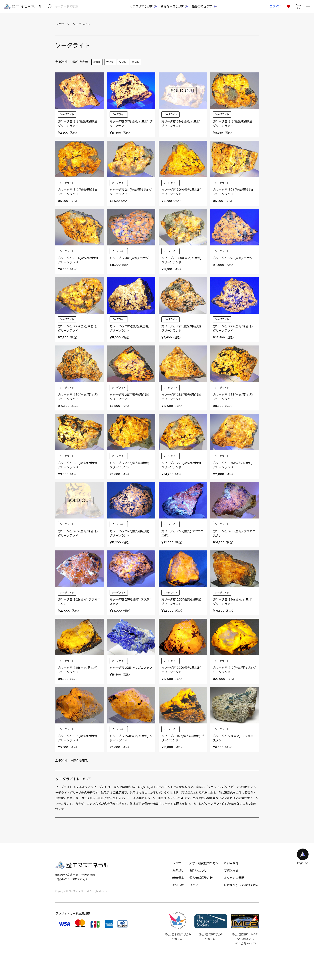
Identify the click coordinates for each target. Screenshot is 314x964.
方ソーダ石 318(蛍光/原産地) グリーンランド (77, 123)
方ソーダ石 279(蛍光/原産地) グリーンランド (129, 465)
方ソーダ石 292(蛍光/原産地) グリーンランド (233, 328)
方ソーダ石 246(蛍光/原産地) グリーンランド (233, 601)
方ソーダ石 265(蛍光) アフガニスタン (182, 533)
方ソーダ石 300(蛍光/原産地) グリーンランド (181, 260)
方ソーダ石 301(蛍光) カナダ (129, 258)
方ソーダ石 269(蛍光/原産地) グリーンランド (78, 533)
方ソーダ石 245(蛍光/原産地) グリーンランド (78, 670)
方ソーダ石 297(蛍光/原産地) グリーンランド (78, 328)
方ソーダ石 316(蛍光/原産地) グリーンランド (180, 123)
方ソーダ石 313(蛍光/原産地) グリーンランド (232, 123)
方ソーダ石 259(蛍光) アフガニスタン (131, 601)
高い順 (135, 62)
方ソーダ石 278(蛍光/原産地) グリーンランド (181, 465)
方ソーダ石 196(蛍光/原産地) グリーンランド (77, 738)
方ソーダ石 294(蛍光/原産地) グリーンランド (181, 328)
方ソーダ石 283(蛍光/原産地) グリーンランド (233, 396)
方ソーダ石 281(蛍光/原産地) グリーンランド (77, 465)
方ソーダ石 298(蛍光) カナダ (233, 258)
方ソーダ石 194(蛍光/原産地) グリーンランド (131, 738)
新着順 (96, 62)
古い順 (109, 62)
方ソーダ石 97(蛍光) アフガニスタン (233, 738)
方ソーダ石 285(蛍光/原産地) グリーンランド (181, 396)
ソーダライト (67, 114)
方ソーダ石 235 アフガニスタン (131, 668)
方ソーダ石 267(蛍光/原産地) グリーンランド (129, 533)
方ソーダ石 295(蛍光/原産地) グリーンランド (129, 328)
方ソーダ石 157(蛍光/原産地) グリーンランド (182, 738)
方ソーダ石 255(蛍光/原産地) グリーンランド (181, 601)
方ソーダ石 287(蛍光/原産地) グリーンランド (129, 396)
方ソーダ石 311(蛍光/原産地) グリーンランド (131, 192)
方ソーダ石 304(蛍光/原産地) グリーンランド (78, 260)
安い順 (122, 62)
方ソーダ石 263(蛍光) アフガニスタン (234, 533)
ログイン (275, 6)
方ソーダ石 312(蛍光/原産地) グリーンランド (77, 192)
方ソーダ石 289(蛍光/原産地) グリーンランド (78, 396)
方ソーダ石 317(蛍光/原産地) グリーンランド (131, 123)
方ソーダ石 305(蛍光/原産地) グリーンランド (233, 192)
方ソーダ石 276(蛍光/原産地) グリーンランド (232, 465)
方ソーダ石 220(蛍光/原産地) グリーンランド (181, 670)
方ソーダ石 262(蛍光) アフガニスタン (79, 601)
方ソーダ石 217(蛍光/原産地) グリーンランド (234, 670)
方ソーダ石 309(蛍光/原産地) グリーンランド (181, 192)
